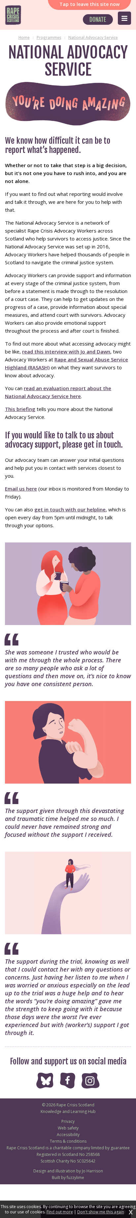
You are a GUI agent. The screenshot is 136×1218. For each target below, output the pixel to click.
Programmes (49, 37)
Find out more (60, 1212)
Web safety (68, 1128)
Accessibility (68, 1134)
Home (24, 37)
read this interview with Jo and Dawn (66, 351)
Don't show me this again (100, 1212)
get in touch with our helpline (70, 509)
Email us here (21, 488)
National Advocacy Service (93, 37)
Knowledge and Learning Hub (68, 1111)
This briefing (20, 409)
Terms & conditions (68, 1141)
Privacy (68, 1121)
